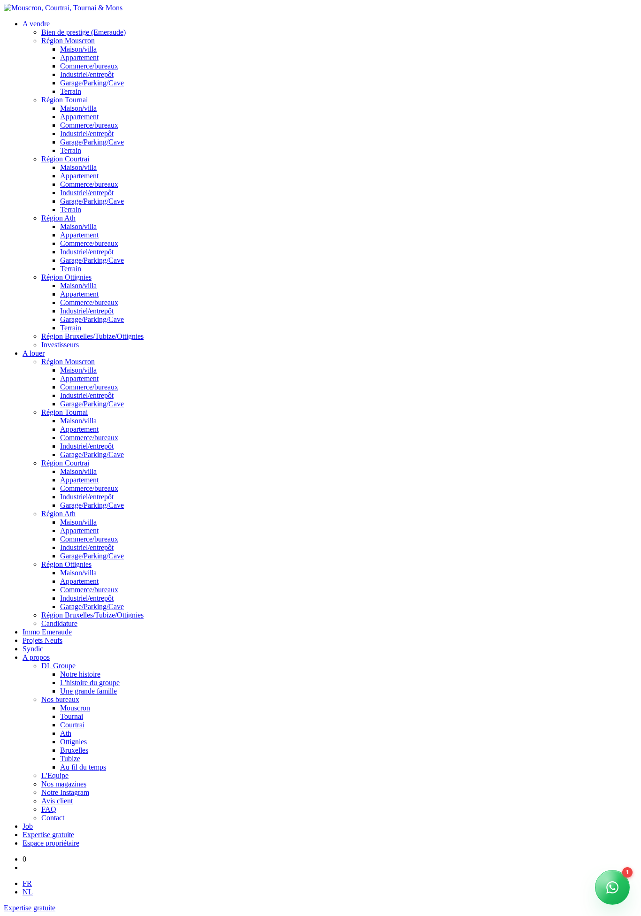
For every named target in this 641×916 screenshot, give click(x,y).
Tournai (71, 716)
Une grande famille (88, 691)
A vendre (36, 24)
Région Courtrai (65, 159)
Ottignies (73, 742)
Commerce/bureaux (89, 66)
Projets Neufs (42, 640)
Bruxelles (74, 750)
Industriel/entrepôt (87, 74)
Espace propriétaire (51, 843)
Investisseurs (60, 345)
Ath (65, 733)
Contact (52, 818)
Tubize (70, 759)
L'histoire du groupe (90, 683)
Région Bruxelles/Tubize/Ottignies (92, 336)
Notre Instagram (65, 792)
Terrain (70, 91)
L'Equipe (55, 775)
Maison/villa (78, 49)
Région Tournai (64, 100)
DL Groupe (58, 666)
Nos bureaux (60, 699)
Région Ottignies (66, 277)
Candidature (59, 623)
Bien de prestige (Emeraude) (83, 32)
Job (28, 826)
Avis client (57, 801)
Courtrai (72, 725)
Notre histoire (80, 674)
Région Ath (58, 218)
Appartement (79, 57)
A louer (34, 353)
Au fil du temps (83, 767)
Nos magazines (63, 784)
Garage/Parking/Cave (92, 83)
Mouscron (75, 708)
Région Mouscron (68, 41)
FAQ (48, 809)
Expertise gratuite (48, 835)
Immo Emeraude (47, 632)
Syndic (33, 649)
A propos (36, 657)
